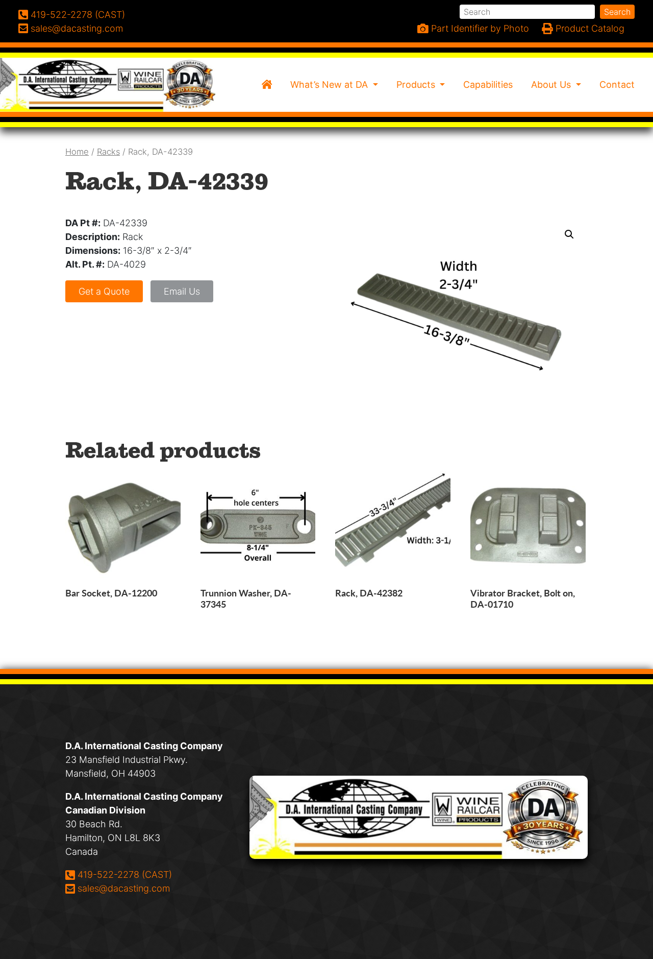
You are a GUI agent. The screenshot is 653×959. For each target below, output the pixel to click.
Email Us (182, 291)
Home (77, 152)
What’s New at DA (330, 84)
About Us (552, 84)
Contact (617, 84)
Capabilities (488, 84)
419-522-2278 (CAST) (124, 874)
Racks (108, 152)
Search (617, 12)
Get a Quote (104, 291)
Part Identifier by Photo (479, 28)
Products (417, 84)
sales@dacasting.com (123, 888)
